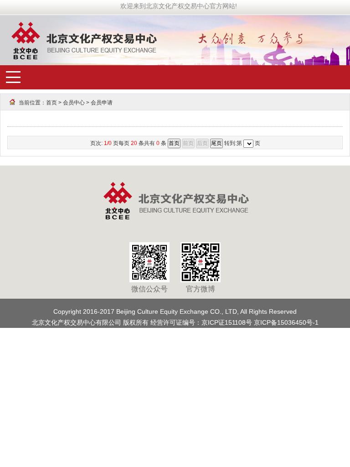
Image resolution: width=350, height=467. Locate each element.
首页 (52, 102)
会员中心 (74, 102)
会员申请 (102, 102)
